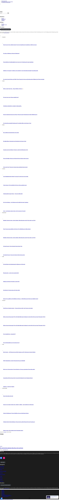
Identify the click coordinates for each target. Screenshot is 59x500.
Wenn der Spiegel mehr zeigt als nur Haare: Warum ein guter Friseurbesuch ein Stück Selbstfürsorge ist (20, 114)
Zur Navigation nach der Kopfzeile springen (7, 1)
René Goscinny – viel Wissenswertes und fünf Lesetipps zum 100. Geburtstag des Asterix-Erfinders (19, 352)
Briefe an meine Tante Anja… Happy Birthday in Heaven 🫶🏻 (13, 88)
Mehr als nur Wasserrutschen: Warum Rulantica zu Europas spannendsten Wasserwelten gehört (19, 369)
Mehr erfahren (3, 462)
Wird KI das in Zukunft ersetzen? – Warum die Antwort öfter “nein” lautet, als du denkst (18, 308)
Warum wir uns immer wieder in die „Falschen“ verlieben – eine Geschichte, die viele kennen (18, 404)
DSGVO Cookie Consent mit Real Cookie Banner (6, 499)
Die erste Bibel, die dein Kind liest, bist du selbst (11, 132)
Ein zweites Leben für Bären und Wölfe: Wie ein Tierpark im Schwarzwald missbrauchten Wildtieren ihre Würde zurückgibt (23, 79)
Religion (3, 124)
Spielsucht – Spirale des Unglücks (8, 386)
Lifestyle (1, 446)
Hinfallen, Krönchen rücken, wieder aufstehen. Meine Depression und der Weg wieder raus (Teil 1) (19, 237)
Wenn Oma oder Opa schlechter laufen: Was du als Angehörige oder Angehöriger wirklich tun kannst (20, 44)
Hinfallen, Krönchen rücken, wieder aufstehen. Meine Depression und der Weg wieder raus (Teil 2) (19, 220)
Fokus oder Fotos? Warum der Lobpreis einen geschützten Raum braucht (15, 167)
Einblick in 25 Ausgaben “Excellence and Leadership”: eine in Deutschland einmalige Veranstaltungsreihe (20, 70)
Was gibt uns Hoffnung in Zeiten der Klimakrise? (11, 53)
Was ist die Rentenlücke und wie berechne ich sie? (11, 342)
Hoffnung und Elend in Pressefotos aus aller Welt (11, 281)
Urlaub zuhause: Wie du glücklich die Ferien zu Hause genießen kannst (15, 185)
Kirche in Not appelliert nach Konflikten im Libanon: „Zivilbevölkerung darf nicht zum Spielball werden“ (20, 298)
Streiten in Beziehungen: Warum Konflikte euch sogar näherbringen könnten (16, 413)
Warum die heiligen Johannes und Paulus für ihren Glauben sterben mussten (16, 158)
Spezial (1, 479)
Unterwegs (3, 168)
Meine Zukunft (4, 212)
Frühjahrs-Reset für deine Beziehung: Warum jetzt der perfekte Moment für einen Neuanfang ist (19, 421)
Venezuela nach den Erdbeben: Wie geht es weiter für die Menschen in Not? (15, 149)
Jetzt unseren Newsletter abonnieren (5, 29)
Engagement (2, 466)
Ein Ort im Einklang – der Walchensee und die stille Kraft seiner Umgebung (15, 202)
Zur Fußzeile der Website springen (6, 2)
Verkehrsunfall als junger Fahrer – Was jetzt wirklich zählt (12, 193)
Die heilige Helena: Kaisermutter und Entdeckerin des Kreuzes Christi (14, 141)
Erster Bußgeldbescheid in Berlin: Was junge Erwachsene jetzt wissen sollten (15, 176)
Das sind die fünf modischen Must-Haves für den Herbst (11, 448)
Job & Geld (3, 300)
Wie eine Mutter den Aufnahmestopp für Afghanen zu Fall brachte (14, 264)
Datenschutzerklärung (6, 32)
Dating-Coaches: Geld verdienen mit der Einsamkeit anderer (13, 430)
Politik (3, 256)
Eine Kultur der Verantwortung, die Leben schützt (11, 290)
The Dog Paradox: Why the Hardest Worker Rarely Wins (12, 246)
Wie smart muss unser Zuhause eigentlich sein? (11, 97)
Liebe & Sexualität (4, 388)
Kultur (3, 344)
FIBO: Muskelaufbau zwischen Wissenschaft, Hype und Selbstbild (14, 360)
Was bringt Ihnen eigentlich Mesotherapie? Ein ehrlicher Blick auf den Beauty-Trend (17, 123)
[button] (7, 495)
